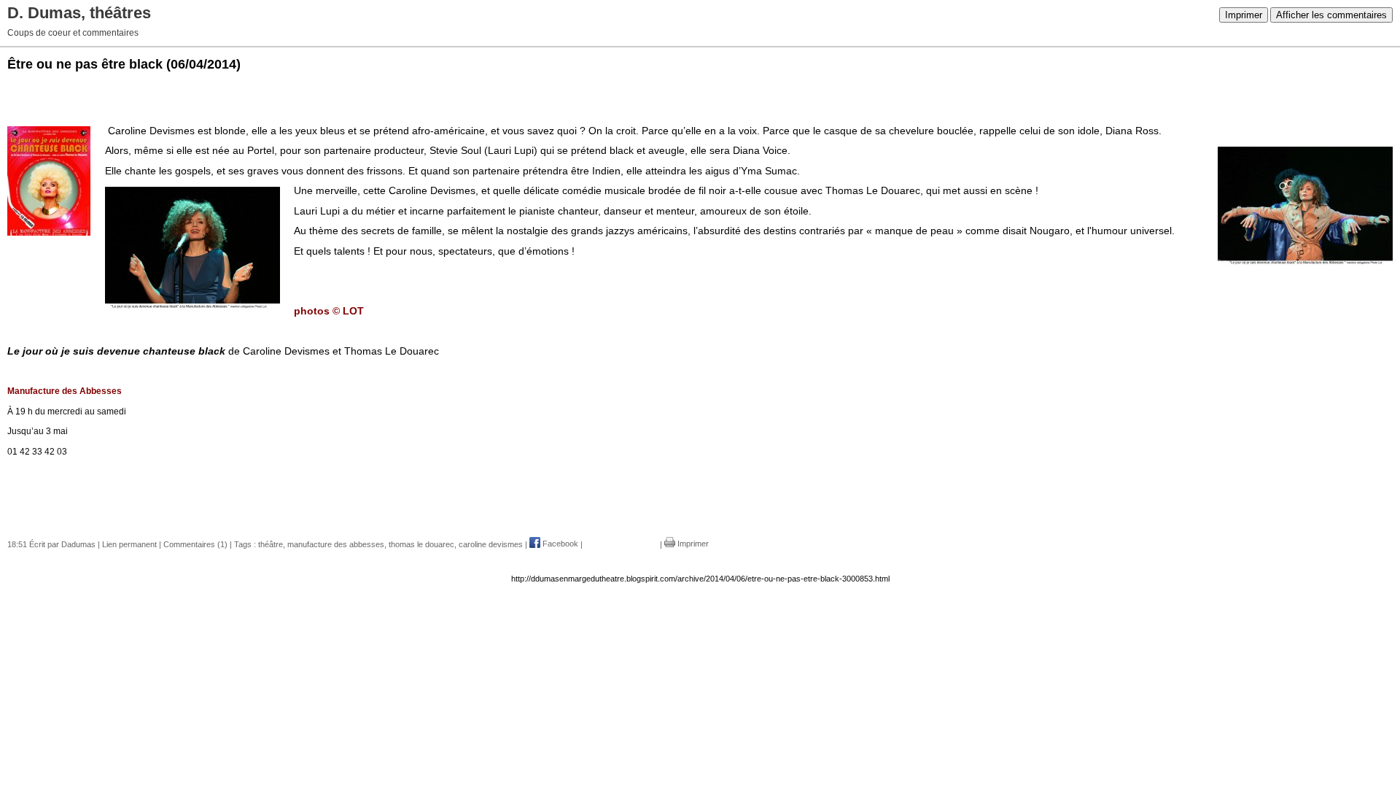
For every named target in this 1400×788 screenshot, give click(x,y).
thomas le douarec (421, 543)
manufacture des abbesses (335, 543)
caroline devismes (491, 543)
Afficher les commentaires (1331, 14)
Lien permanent (129, 543)
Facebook (559, 543)
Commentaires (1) (195, 543)
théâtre (270, 543)
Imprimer (1243, 14)
